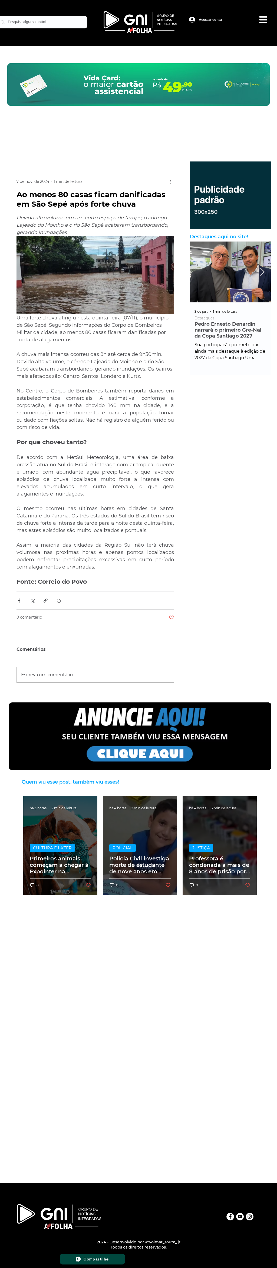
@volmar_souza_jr (162, 1242)
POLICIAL (123, 847)
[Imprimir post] (58, 600)
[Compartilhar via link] (45, 600)
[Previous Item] (198, 272)
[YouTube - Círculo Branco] (240, 1216)
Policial (201, 318)
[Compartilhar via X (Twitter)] (32, 600)
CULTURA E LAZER (52, 847)
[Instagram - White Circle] (249, 1216)
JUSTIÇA (201, 847)
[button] (263, 19)
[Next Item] (262, 272)
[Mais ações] (170, 182)
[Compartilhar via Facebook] (19, 600)
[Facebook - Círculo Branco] (230, 1216)
